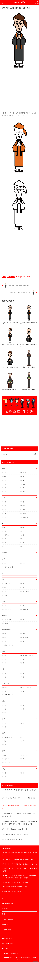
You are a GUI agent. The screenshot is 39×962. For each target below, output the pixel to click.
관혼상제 (5, 623)
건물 (22, 587)
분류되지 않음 (7, 552)
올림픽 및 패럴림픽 (8, 567)
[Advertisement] (19, 92)
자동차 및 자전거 (26, 687)
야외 (4, 659)
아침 (22, 527)
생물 (3, 769)
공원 (4, 587)
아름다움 (23, 472)
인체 (22, 705)
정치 (4, 509)
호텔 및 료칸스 (25, 591)
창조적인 (23, 505)
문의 (3, 914)
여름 (4, 531)
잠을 (4, 484)
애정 (4, 637)
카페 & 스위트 (7, 609)
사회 (3, 498)
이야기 (5, 673)
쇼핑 (4, 472)
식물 (4, 773)
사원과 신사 (12, 276)
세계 (3, 669)
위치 (3, 579)
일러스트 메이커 (7, 929)
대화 (4, 633)
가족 (4, 727)
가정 (3, 719)
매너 (22, 502)
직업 (5, 276)
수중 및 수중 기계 (8, 695)
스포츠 (23, 563)
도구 (22, 759)
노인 (22, 723)
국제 (22, 677)
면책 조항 (5, 924)
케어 (4, 712)
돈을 (4, 476)
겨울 (4, 538)
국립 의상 (6, 677)
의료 (3, 701)
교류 (4, 502)
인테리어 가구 (7, 762)
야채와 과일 (24, 609)
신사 (19, 276)
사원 (24, 276)
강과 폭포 (6, 535)
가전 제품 (6, 759)
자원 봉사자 (24, 517)
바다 (4, 542)
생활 (3, 468)
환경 (4, 491)
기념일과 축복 (7, 619)
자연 (3, 523)
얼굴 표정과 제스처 (8, 645)
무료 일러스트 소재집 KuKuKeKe (21, 957)
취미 (4, 663)
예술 (4, 741)
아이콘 (23, 641)
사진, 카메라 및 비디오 (27, 655)
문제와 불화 (24, 637)
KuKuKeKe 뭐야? (7, 903)
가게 (22, 583)
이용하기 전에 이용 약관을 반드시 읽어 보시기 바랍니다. (19, 864)
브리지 (5, 591)
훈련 (29, 276)
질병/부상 (6, 705)
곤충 (22, 773)
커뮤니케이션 (6, 629)
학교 (4, 744)
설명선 (23, 633)
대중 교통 (6, 687)
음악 (22, 663)
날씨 (22, 535)
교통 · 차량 (6, 683)
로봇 (4, 755)
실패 (4, 480)
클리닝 (23, 491)
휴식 (22, 480)
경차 (4, 691)
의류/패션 (24, 755)
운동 (3, 559)
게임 (4, 655)
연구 (22, 737)
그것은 (23, 509)
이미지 (5, 595)
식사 (3, 601)
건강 (22, 709)
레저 (3, 651)
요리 (4, 605)
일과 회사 (24, 513)
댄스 (4, 563)
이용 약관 (5, 909)
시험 (4, 709)
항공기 (23, 691)
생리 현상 (24, 484)
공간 (22, 542)
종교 (4, 487)
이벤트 (4, 615)
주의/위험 (6, 641)
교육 (3, 733)
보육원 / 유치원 (7, 737)
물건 (3, 751)
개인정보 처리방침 (8, 919)
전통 (22, 673)
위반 (4, 517)
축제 (22, 619)
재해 (22, 476)
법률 (4, 513)
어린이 (5, 723)
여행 (22, 659)
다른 (3, 573)
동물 (4, 776)
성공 (22, 487)
